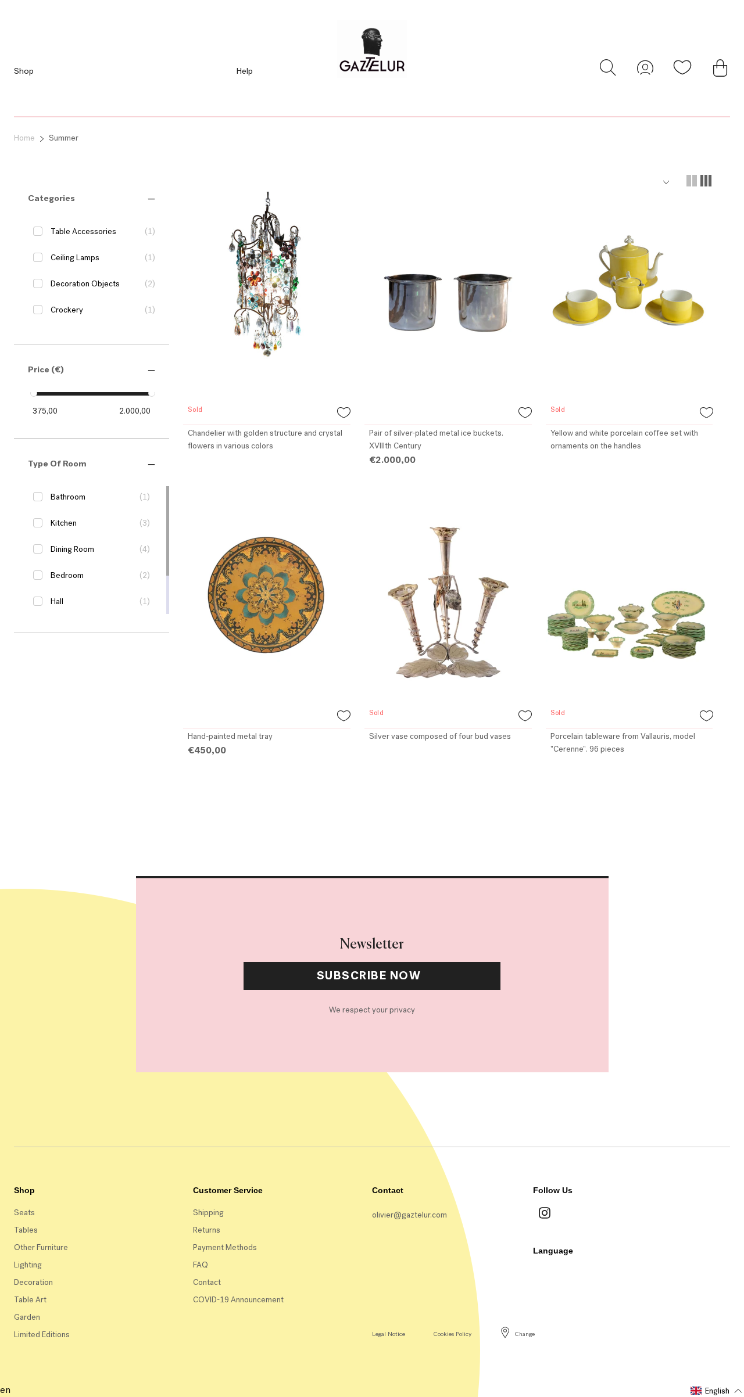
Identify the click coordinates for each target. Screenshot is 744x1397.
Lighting (28, 1264)
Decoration (33, 1282)
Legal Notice (388, 1334)
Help (244, 71)
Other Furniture (41, 1247)
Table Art (30, 1299)
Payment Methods (225, 1247)
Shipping (208, 1212)
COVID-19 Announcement (238, 1299)
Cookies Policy (452, 1334)
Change (524, 1334)
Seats (24, 1212)
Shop (24, 71)
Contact (207, 1282)
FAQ (200, 1264)
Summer (63, 137)
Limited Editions (42, 1334)
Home (24, 137)
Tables (26, 1230)
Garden (27, 1317)
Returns (206, 1230)
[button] (51, 198)
